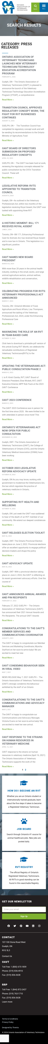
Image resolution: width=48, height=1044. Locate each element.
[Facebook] (8, 925)
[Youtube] (27, 925)
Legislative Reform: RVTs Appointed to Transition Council (19, 189)
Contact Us (7, 956)
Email (4, 905)
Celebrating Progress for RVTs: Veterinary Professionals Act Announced (24, 294)
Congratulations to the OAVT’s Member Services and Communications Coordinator (23, 631)
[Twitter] (14, 925)
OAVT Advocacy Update (17, 563)
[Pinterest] (21, 925)
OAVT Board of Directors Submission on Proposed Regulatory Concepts (19, 151)
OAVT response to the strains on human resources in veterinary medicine (22, 740)
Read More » (8, 99)
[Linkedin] (33, 925)
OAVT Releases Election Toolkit (23, 532)
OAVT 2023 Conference (16, 399)
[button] (44, 5)
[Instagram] (39, 925)
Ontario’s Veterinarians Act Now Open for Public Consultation (21, 430)
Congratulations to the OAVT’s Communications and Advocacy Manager (23, 703)
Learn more (7, 1002)
